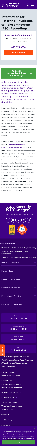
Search (28, 5)
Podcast (29, 220)
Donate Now (7, 397)
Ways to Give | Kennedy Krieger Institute (18, 257)
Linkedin (18, 220)
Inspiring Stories (8, 372)
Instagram (23, 220)
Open (32, 5)
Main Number (18, 338)
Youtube (13, 220)
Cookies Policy (6, 420)
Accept (18, 442)
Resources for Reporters (11, 388)
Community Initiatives (11, 304)
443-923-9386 (18, 47)
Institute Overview (10, 263)
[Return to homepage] (13, 4)
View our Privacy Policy (27, 438)
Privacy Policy (6, 425)
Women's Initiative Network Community (18, 248)
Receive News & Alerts (10, 384)
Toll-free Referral (18, 327)
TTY (18, 348)
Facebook (8, 220)
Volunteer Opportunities (11, 406)
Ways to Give (7, 409)
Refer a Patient (18, 52)
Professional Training (11, 296)
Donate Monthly (9, 393)
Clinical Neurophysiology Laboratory (16, 73)
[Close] (35, 428)
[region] (18, 436)
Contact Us (5, 414)
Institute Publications (10, 376)
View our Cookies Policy (13, 438)
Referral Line (18, 317)
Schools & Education (11, 288)
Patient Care (7, 271)
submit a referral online (18, 148)
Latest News (6, 381)
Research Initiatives (10, 279)
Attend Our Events (9, 403)
